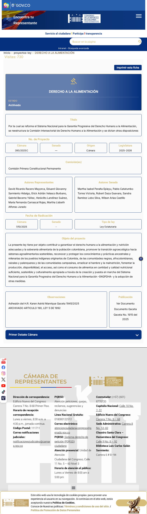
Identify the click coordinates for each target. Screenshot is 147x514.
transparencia (94, 33)
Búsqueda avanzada (78, 48)
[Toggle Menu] (139, 16)
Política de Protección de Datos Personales (55, 510)
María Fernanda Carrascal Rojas (27, 202)
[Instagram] (3, 373)
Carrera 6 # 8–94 (106, 454)
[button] (140, 41)
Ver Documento (125, 303)
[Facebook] (3, 367)
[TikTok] (3, 391)
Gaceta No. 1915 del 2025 (125, 317)
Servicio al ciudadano (58, 33)
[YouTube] (3, 385)
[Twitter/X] (3, 379)
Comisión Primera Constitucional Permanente (34, 168)
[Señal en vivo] (3, 361)
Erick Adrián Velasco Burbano (48, 193)
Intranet (62, 48)
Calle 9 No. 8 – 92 (106, 441)
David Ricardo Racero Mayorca (26, 188)
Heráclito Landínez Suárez (51, 197)
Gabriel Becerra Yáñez (21, 197)
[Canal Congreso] (3, 398)
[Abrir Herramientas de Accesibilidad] (141, 258)
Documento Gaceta (125, 309)
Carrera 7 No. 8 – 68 (108, 419)
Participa (78, 33)
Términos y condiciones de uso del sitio (86, 506)
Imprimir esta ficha (128, 67)
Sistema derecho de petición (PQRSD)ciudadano (71, 441)
